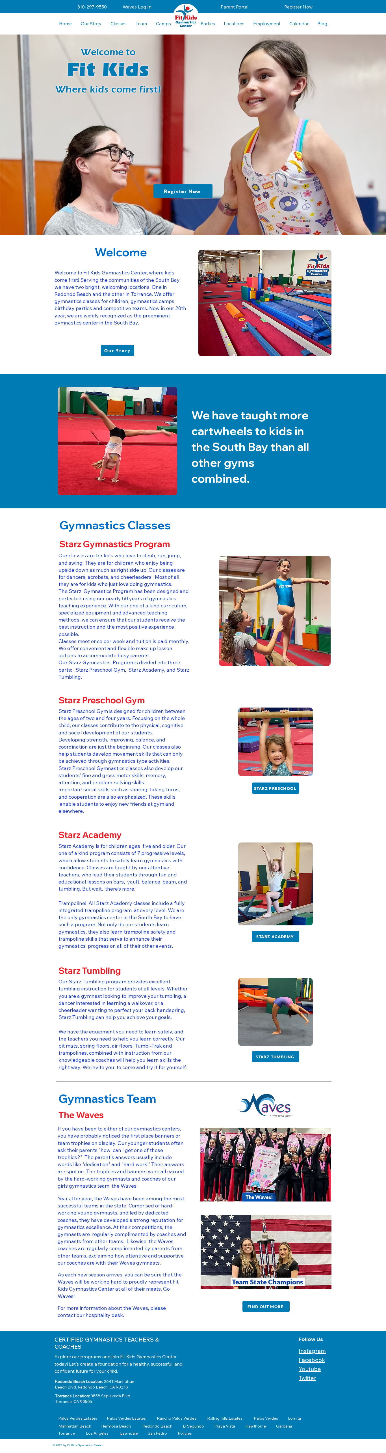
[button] (234, 23)
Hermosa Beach (116, 1426)
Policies (185, 1433)
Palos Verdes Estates (77, 1418)
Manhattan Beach (74, 1426)
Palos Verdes (266, 1418)
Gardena (284, 1426)
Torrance (66, 1433)
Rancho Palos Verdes (176, 1418)
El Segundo (193, 1426)
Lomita (294, 1418)
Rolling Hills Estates (224, 1418)
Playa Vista (224, 1426)
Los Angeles (97, 1433)
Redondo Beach (157, 1426)
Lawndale (129, 1433)
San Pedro (157, 1433)
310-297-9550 (92, 7)
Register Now (298, 7)
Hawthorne (256, 1426)
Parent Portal (234, 7)
